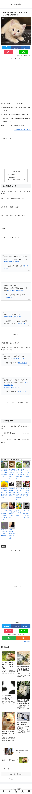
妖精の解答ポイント (13, 177)
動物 (4, 546)
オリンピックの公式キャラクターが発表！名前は (19, 513)
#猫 (25, 382)
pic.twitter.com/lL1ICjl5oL (17, 358)
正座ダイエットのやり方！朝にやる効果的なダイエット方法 (12, 534)
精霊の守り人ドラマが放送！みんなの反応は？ (12, 513)
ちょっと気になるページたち (17, 179)
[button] (28, 447)
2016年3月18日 (8, 297)
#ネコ (8, 385)
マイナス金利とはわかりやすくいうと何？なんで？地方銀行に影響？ (19, 494)
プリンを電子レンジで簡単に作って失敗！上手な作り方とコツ (4, 514)
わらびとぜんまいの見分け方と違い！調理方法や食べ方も (19, 473)
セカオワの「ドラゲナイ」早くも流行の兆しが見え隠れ (26, 492)
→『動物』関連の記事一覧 (22, 130)
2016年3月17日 (20, 323)
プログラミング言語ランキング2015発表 (4, 532)
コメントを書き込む (16, 774)
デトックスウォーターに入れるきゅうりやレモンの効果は (26, 473)
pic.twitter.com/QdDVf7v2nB (12, 316)
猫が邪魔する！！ (13, 174)
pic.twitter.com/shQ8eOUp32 (16, 290)
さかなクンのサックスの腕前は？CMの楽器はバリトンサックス (26, 514)
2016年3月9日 (22, 363)
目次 (13, 171)
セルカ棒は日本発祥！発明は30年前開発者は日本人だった (12, 493)
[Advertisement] (16, 75)
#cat (12, 385)
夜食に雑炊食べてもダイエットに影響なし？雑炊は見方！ (12, 473)
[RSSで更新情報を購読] (23, 638)
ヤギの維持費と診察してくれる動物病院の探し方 (4, 472)
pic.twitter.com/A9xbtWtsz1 (12, 261)
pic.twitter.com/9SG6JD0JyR (12, 387)
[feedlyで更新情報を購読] (9, 638)
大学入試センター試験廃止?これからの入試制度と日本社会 (4, 493)
